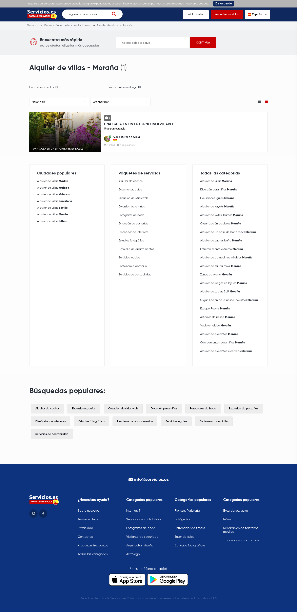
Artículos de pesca (217, 317)
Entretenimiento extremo (221, 249)
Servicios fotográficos (190, 545)
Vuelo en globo (215, 325)
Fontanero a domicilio (133, 266)
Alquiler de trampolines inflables (226, 257)
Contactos (85, 536)
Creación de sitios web (133, 198)
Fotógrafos (183, 519)
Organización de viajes (220, 223)
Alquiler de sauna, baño (221, 240)
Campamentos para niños (222, 342)
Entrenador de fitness (190, 528)
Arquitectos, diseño (139, 545)
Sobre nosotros (88, 510)
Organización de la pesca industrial (229, 300)
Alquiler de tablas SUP (220, 291)
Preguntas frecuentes (93, 545)
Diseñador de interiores (133, 232)
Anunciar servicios (227, 14)
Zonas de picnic (216, 274)
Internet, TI (133, 510)
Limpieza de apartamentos (136, 249)
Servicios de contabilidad (135, 274)
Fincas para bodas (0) (43, 87)
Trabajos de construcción (241, 540)
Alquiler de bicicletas (219, 334)
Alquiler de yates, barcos (221, 215)
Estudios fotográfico (131, 240)
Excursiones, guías (130, 189)
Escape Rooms (215, 308)
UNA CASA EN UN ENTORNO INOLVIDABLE (139, 124)
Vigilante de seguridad (142, 536)
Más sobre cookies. (197, 3)
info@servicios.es (151, 479)
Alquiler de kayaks (217, 206)
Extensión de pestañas (133, 223)
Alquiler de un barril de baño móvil (228, 232)
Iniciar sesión (195, 14)
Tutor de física (185, 536)
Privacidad (85, 528)
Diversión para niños (132, 206)
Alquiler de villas (52, 181)
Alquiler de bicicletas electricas (226, 351)
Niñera (227, 519)
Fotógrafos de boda (131, 215)
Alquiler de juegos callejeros (223, 283)
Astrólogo (133, 554)
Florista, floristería (187, 510)
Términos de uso (89, 519)
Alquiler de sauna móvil (220, 266)
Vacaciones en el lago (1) (124, 87)
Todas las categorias (93, 554)
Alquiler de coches (130, 181)
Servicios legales (129, 257)
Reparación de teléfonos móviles (240, 530)
